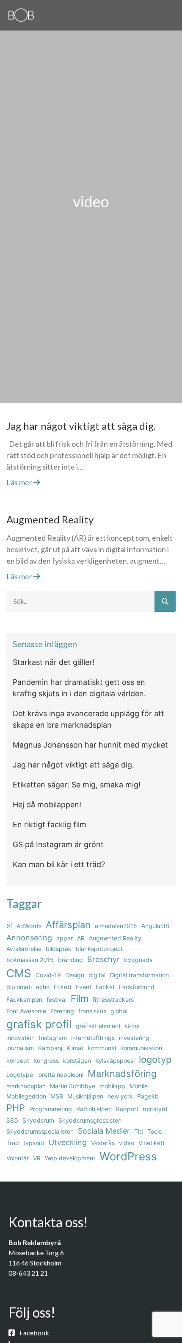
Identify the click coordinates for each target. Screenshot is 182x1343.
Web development (70, 1158)
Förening (62, 1011)
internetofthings (93, 1037)
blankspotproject (99, 948)
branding (70, 959)
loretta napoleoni (60, 1074)
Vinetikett (151, 1142)
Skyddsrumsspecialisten (40, 1131)
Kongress (46, 1060)
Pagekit (147, 1096)
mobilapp (112, 1086)
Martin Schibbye (72, 1086)
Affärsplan (68, 924)
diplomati (19, 986)
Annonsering (29, 937)
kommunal (102, 1047)
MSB (56, 1096)
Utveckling (68, 1142)
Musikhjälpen (85, 1096)
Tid (138, 1131)
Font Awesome (26, 1011)
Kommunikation (141, 1047)
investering (134, 1037)
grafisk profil (39, 1024)
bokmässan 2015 (30, 959)
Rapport (127, 1108)
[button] (170, 13)
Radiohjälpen (94, 1108)
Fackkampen (24, 999)
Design (74, 975)
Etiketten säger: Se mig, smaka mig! (77, 784)
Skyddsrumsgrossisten (89, 1120)
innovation (20, 1037)
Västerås (103, 1142)
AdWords (29, 925)
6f (9, 925)
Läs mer (19, 482)
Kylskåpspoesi (115, 1060)
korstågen (77, 1060)
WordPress (128, 1156)
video (126, 1142)
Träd (12, 1142)
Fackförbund (136, 986)
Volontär (17, 1158)
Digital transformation (139, 975)
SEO (12, 1120)
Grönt (132, 1025)
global (118, 1011)
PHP (15, 1107)
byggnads (138, 959)
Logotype (19, 1074)
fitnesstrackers (113, 999)
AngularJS (155, 925)
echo (43, 986)
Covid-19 (48, 975)
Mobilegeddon (26, 1096)
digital (96, 975)
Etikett (63, 986)
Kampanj (50, 1047)
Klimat (74, 1047)
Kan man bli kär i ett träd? (59, 864)
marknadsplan (26, 1086)
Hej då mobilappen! (47, 804)
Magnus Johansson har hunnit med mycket (90, 744)
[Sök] (165, 601)
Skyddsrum (38, 1120)
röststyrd (155, 1108)
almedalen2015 (116, 925)
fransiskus (92, 1011)
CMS (18, 973)
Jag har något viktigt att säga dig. (81, 426)
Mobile (139, 1086)
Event (83, 986)
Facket (105, 986)
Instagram (53, 1037)
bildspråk (59, 948)
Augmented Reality (50, 519)
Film (79, 998)
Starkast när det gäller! (53, 662)
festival (56, 999)
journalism (20, 1047)
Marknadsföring (122, 1073)
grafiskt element (98, 1025)
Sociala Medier (104, 1130)
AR (81, 938)
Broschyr (103, 959)
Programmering (50, 1108)
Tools (154, 1131)
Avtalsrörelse (23, 948)
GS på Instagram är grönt (58, 844)
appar (64, 938)
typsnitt (33, 1142)
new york (120, 1096)
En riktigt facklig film (49, 824)
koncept (17, 1060)
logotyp (155, 1059)
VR (37, 1158)
